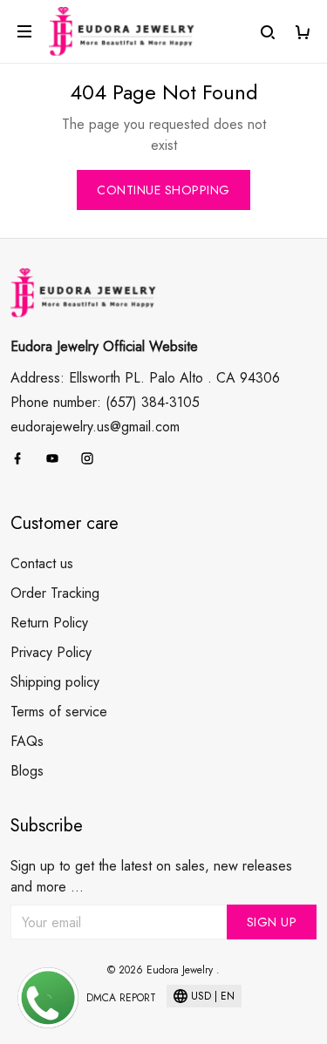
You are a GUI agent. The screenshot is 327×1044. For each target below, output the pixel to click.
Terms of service (58, 712)
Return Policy (49, 623)
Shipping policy (54, 682)
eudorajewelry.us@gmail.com (95, 427)
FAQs (27, 741)
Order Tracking (54, 593)
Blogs (27, 771)
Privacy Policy (51, 652)
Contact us (41, 563)
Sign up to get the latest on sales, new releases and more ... (151, 876)
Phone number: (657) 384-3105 (105, 402)
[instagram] (92, 458)
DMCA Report (121, 998)
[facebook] (22, 458)
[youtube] (57, 458)
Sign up (272, 922)
